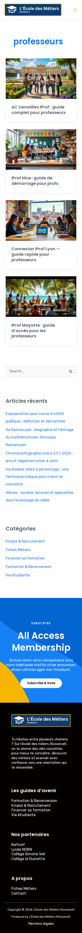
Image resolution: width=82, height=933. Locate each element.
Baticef (18, 844)
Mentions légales (41, 924)
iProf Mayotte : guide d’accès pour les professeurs (33, 330)
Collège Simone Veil (28, 854)
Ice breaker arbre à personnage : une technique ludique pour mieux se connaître (37, 477)
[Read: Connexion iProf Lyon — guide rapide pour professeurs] (41, 220)
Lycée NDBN (21, 849)
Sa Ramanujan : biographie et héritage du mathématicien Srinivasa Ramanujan (39, 437)
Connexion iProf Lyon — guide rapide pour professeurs (35, 254)
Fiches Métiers (18, 550)
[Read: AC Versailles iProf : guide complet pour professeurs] (41, 78)
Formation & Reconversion (28, 567)
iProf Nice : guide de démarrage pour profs (34, 180)
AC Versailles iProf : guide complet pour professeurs (38, 109)
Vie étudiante (18, 575)
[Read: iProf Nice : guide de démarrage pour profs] (41, 149)
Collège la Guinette (28, 859)
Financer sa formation (25, 558)
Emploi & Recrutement (25, 541)
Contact (18, 893)
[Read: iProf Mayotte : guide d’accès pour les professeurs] (41, 296)
